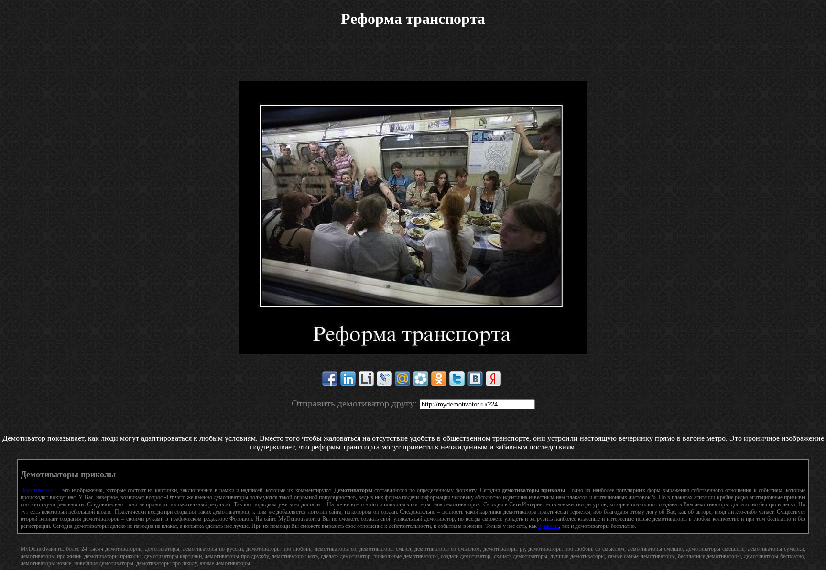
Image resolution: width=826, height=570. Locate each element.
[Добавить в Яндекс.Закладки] (493, 378)
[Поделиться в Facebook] (329, 378)
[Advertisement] (413, 59)
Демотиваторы (38, 490)
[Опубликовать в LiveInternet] (366, 378)
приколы (548, 526)
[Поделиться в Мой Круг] (420, 378)
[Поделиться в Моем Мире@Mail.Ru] (402, 378)
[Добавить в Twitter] (457, 378)
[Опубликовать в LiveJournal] (384, 378)
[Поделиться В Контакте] (475, 378)
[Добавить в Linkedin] (348, 378)
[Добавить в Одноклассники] (438, 378)
